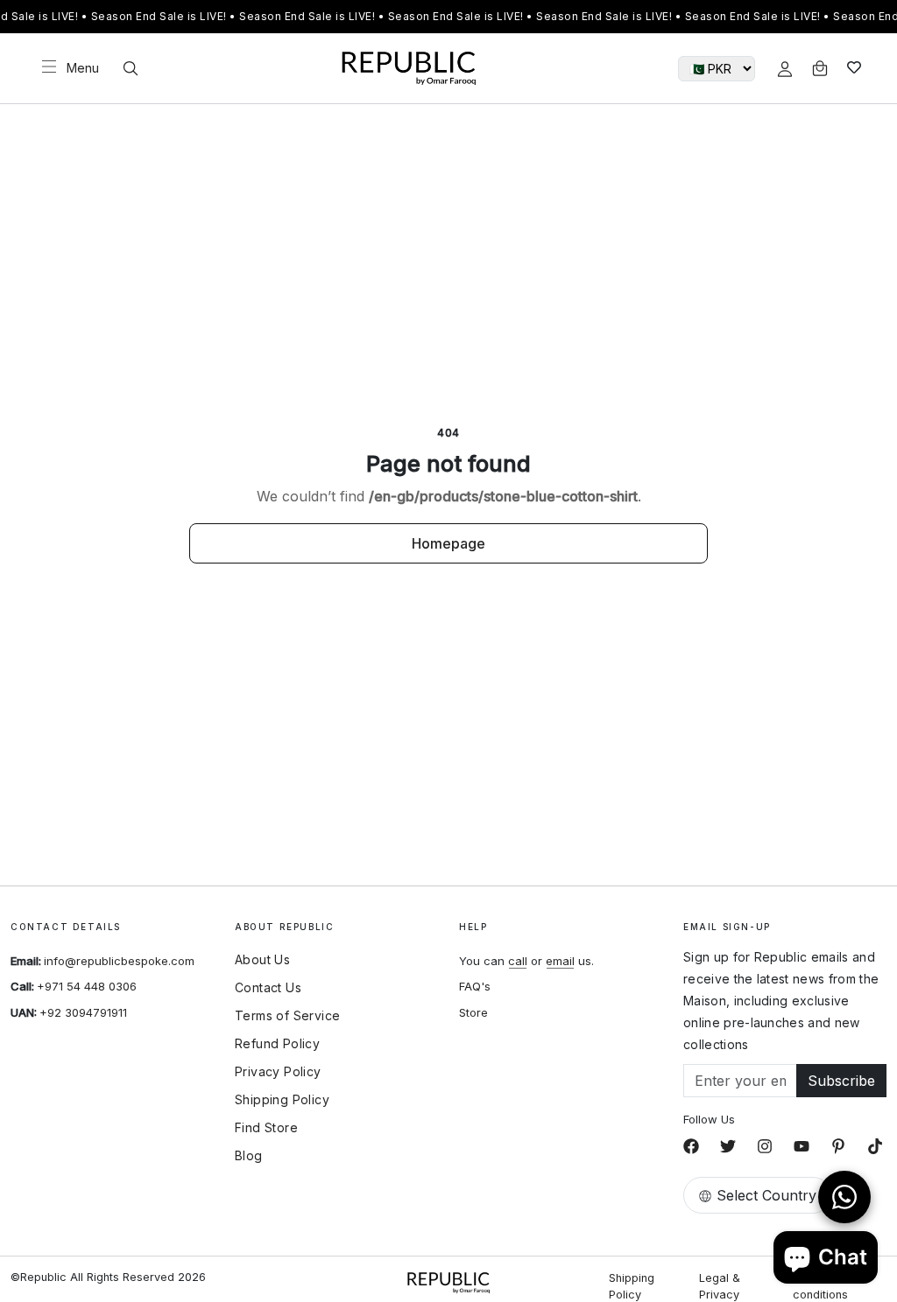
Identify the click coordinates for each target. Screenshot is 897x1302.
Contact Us (268, 988)
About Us (262, 960)
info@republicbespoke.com (119, 961)
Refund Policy (277, 1044)
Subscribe (841, 1080)
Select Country (766, 1195)
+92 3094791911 (83, 1012)
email (560, 961)
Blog (249, 1156)
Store (473, 1012)
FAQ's (475, 986)
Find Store (266, 1128)
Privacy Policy (278, 1072)
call (517, 961)
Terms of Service (287, 1016)
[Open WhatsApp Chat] (844, 1197)
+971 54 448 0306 (87, 986)
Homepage (448, 543)
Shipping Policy (282, 1100)
